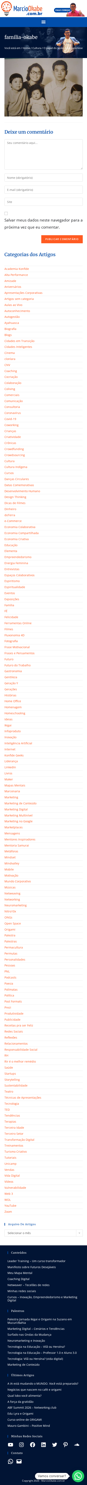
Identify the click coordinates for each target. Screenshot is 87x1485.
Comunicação (13, 401)
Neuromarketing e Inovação (26, 1341)
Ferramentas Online (18, 623)
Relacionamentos (16, 1043)
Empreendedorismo (17, 557)
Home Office (12, 701)
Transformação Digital (19, 1140)
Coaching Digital (18, 1279)
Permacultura (13, 947)
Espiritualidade (14, 587)
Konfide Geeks (14, 755)
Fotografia (11, 641)
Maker (8, 779)
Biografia (10, 329)
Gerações (10, 689)
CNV (7, 365)
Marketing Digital (16, 809)
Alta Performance (16, 275)
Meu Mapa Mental (19, 1273)
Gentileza (10, 677)
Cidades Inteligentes (18, 347)
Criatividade (12, 437)
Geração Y (11, 683)
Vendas (9, 1170)
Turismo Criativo (15, 1151)
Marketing (11, 797)
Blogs (8, 335)
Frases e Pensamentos (19, 653)
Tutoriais (10, 1158)
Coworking (11, 425)
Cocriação (11, 377)
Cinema (9, 353)
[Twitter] (55, 1445)
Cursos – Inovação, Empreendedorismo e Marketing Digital (42, 1298)
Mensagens (12, 833)
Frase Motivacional (17, 647)
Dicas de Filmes (14, 503)
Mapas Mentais (14, 785)
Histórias (10, 695)
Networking (12, 899)
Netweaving (12, 893)
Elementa (10, 551)
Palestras (10, 941)
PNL (7, 971)
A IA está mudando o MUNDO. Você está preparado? (42, 1383)
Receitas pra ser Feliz (18, 1025)
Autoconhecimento (17, 311)
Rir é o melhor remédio (20, 1061)
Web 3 (8, 1194)
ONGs (8, 917)
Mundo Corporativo (17, 881)
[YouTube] (10, 1445)
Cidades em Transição (19, 341)
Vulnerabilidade (15, 1188)
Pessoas (9, 965)
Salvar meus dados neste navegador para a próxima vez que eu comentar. (43, 223)
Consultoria (12, 407)
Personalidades (14, 959)
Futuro (8, 659)
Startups (10, 1073)
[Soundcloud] (77, 1445)
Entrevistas (11, 569)
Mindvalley (11, 863)
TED (7, 1110)
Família (9, 605)
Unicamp (10, 1164)
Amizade (10, 281)
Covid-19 (10, 419)
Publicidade (12, 1019)
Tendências (12, 1115)
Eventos (9, 593)
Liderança (11, 761)
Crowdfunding (14, 449)
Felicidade (11, 617)
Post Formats (13, 1001)
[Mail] (19, 1461)
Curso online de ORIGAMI (24, 1420)
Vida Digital (12, 1175)
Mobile (9, 869)
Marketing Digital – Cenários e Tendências (36, 1329)
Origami (9, 929)
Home (26, 48)
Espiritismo (12, 581)
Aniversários (12, 287)
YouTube (10, 1205)
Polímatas (11, 989)
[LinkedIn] (43, 1445)
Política (9, 995)
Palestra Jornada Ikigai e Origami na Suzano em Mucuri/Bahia (39, 1321)
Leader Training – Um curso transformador (36, 1261)
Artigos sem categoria (19, 299)
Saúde (8, 1067)
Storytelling (12, 1080)
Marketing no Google (18, 821)
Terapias (10, 1121)
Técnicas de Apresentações (22, 1097)
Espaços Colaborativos (19, 575)
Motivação (11, 875)
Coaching (10, 371)
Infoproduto (12, 731)
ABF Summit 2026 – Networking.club (31, 1407)
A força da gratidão (20, 1402)
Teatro (8, 1091)
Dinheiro (10, 509)
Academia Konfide (16, 269)
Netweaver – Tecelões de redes (28, 1285)
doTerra (9, 515)
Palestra (9, 935)
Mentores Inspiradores (19, 839)
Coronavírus (12, 413)
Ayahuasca (11, 323)
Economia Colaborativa (19, 527)
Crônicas (10, 443)
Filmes (8, 629)
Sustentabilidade (16, 1085)
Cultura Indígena (15, 467)
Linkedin (10, 767)
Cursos (9, 473)
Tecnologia (11, 1103)
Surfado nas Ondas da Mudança (29, 1334)
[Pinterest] (66, 1445)
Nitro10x (10, 911)
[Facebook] (33, 1445)
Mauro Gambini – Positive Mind (28, 1426)
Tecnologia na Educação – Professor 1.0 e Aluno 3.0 (42, 1353)
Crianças (10, 431)
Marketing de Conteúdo (20, 803)
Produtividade (13, 1013)
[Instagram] (21, 1445)
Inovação (10, 737)
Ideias (8, 719)
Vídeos (8, 1181)
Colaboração (12, 383)
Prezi (7, 1007)
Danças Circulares (16, 479)
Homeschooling (14, 713)
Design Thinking (15, 497)
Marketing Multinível (18, 815)
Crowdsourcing (14, 455)
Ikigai (8, 725)
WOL (7, 1200)
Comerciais (11, 395)
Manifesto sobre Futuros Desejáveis (31, 1267)
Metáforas (11, 851)
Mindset (10, 857)
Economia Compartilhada (21, 533)
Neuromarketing (15, 905)
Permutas (10, 953)
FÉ (5, 611)
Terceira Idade (14, 1127)
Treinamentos (13, 1145)
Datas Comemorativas (19, 485)
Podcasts (10, 977)
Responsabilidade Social (20, 1049)
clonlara (9, 359)
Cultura (36, 48)
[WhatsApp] (10, 1461)
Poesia (8, 983)
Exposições (11, 599)
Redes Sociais (13, 1031)
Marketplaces (13, 827)
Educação (10, 545)
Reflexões (10, 1037)
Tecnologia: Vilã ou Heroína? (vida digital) (35, 1359)
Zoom (8, 1212)
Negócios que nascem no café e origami (34, 1389)
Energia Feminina (16, 563)
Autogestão (12, 317)
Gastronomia (13, 671)
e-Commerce (13, 521)
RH (6, 1055)
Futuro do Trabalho (17, 665)
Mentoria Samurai (16, 845)
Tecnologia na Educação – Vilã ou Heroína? (36, 1347)
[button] (43, 21)
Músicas (10, 887)
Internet (9, 749)
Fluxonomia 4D (14, 635)
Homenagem (13, 707)
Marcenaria (12, 791)
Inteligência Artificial (18, 743)
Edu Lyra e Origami (20, 1413)
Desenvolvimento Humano (22, 491)
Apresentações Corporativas (23, 293)
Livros (8, 773)
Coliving (9, 389)
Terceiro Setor (13, 1134)
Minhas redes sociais (21, 1291)
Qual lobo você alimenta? (24, 1396)
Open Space (12, 923)
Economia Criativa (16, 539)
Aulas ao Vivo (13, 305)
